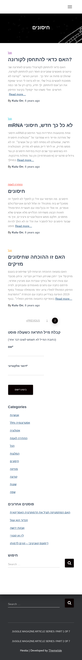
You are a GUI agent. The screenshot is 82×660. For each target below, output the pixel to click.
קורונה (13, 476)
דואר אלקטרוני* (17, 365)
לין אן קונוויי (17, 535)
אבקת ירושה (17, 527)
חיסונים (16, 191)
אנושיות (14, 415)
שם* (10, 346)
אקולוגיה (15, 430)
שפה (13, 492)
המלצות (15, 453)
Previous (33, 320)
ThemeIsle (55, 650)
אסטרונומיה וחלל (20, 422)
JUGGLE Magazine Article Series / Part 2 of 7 (41, 641)
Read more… (17, 94)
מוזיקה (14, 468)
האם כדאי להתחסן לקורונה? (40, 59)
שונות (13, 484)
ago (32, 100)
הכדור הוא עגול (19, 520)
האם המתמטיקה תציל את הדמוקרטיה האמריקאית (40, 512)
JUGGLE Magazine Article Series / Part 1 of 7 (41, 631)
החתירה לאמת (15, 184)
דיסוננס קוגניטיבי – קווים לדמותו (29, 543)
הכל (10, 52)
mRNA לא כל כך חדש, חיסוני (40, 125)
